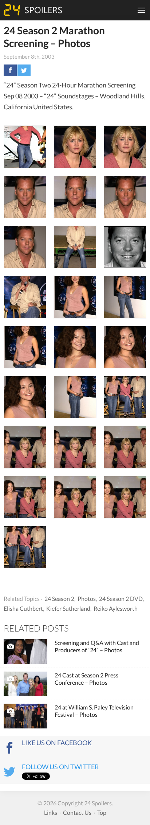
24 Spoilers (33, 10)
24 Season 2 (59, 598)
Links (50, 812)
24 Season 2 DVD (121, 598)
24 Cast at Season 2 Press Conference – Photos (86, 679)
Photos (87, 598)
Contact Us (77, 812)
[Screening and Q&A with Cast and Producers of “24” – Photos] (25, 651)
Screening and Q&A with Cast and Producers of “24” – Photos (97, 646)
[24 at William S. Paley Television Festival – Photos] (25, 716)
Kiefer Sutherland (68, 608)
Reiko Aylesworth (116, 608)
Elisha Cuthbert (23, 608)
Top (101, 812)
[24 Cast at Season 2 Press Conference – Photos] (25, 684)
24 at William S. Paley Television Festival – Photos (94, 711)
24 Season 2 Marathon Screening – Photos (54, 36)
